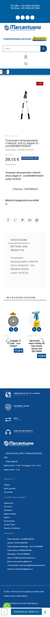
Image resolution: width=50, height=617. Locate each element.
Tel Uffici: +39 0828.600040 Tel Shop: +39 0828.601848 (25, 6)
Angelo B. (12, 136)
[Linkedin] (32, 17)
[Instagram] (27, 17)
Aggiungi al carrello (26, 611)
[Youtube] (23, 17)
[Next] (41, 338)
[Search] (44, 49)
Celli (6, 336)
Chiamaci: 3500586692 (25, 189)
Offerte (7, 485)
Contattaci (8, 510)
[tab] (19, 240)
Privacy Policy (9, 521)
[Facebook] (18, 17)
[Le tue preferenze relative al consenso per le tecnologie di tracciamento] (45, 612)
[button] (8, 220)
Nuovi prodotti (10, 488)
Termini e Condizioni (12, 528)
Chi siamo (8, 507)
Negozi (7, 517)
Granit (30, 336)
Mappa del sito (10, 514)
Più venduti (8, 492)
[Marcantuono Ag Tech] (23, 28)
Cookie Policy (9, 524)
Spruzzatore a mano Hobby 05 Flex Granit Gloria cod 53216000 (37, 346)
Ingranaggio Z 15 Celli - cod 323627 (13, 343)
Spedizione (8, 503)
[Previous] (8, 338)
